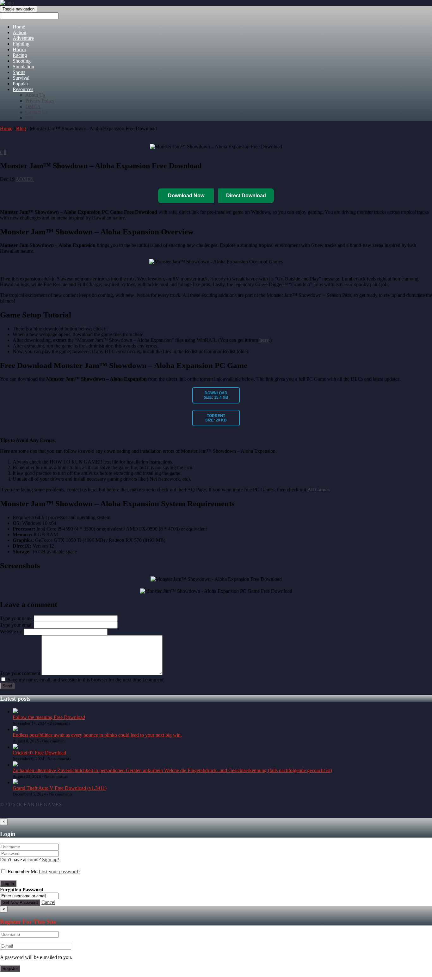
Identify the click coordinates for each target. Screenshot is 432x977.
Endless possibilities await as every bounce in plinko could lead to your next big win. (97, 735)
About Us (35, 95)
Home (19, 26)
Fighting (21, 43)
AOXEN (24, 179)
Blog (21, 128)
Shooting (22, 61)
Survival (21, 78)
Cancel (48, 902)
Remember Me (22, 871)
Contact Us (36, 112)
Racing (20, 55)
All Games (318, 489)
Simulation (23, 66)
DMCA (33, 106)
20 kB (216, 418)
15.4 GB (216, 395)
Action (19, 32)
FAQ (30, 117)
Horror (19, 49)
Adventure (23, 38)
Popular (20, 83)
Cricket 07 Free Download (39, 752)
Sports (19, 72)
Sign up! (50, 859)
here (264, 340)
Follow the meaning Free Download (49, 717)
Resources (23, 89)
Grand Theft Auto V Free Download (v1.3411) (60, 788)
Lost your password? (59, 871)
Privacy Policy (39, 100)
